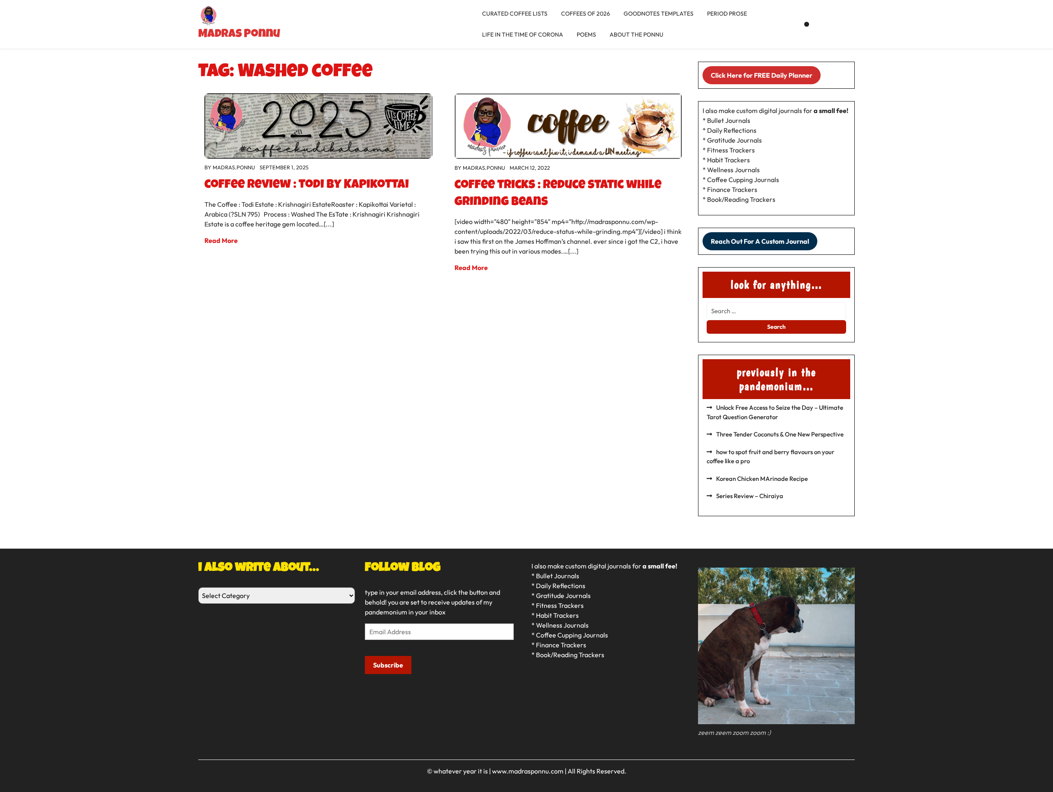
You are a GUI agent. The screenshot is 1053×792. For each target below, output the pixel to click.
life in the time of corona (522, 34)
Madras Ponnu (239, 34)
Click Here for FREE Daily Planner (761, 75)
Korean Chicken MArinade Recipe (762, 479)
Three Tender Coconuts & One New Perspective (780, 434)
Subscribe (388, 665)
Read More (221, 240)
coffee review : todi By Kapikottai (306, 185)
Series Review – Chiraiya (749, 496)
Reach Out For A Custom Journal (760, 241)
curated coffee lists (514, 13)
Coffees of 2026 (585, 13)
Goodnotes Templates (658, 13)
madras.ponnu (234, 167)
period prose (727, 13)
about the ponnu (636, 34)
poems (586, 34)
